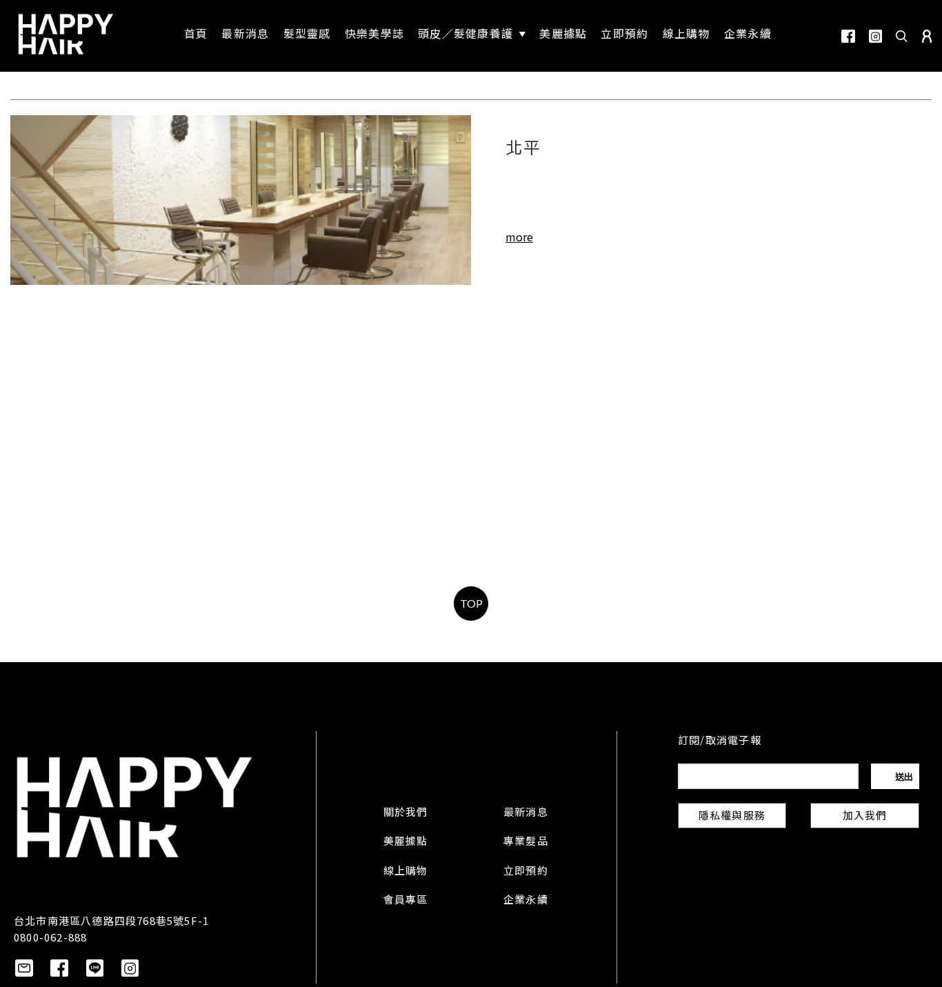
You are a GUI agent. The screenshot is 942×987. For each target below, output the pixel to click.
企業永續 (525, 901)
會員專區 (405, 901)
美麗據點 (405, 842)
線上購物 (405, 872)
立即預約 (525, 872)
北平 (523, 149)
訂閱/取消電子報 (719, 741)
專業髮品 (525, 842)
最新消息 (525, 813)
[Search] (902, 36)
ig (875, 36)
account (927, 36)
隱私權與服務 (732, 816)
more (519, 237)
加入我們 (865, 816)
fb (848, 36)
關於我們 (405, 813)
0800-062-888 (50, 937)
